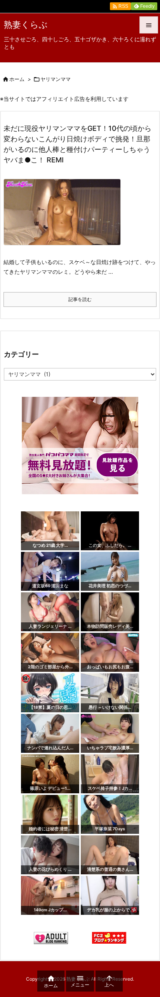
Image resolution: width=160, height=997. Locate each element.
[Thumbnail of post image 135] (65, 217)
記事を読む (80, 299)
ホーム (16, 79)
